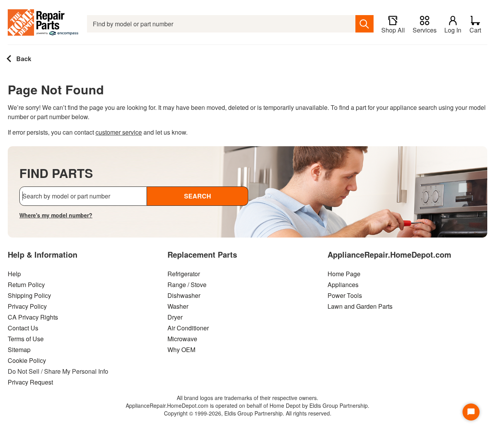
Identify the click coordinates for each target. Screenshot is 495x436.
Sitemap (19, 349)
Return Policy (26, 284)
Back (23, 58)
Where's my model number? (55, 215)
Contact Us (23, 327)
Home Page (344, 273)
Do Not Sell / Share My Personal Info (58, 371)
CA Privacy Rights (33, 317)
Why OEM (181, 349)
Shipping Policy (29, 295)
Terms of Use (26, 338)
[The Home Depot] (43, 23)
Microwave (182, 338)
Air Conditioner (188, 327)
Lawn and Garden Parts (360, 306)
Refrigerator (183, 273)
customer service (119, 132)
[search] (364, 23)
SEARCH (197, 195)
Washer (177, 306)
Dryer (175, 317)
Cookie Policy (27, 360)
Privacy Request (30, 382)
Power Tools (345, 295)
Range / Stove (187, 284)
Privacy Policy (27, 306)
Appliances (343, 284)
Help (14, 273)
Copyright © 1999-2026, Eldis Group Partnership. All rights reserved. (247, 413)
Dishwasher (183, 295)
